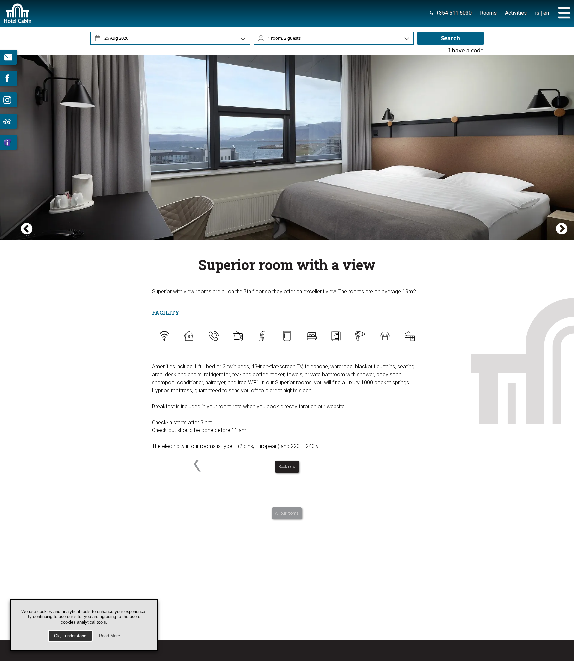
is (537, 13)
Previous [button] (31, 143)
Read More (109, 635)
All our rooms (287, 513)
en (546, 13)
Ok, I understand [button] (70, 635)
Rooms (488, 13)
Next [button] (557, 143)
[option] (287, 143)
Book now (287, 466)
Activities (516, 13)
